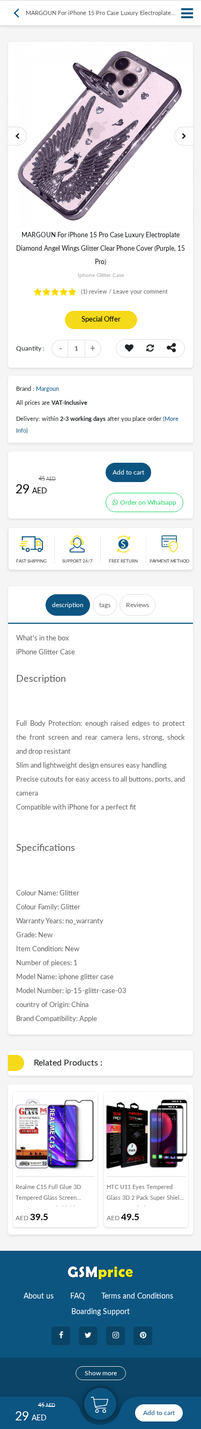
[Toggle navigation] (187, 13)
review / (97, 292)
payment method (169, 561)
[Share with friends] (171, 348)
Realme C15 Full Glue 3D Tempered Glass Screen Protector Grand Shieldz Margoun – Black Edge (48, 1195)
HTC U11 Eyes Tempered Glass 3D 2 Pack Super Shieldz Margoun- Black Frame (146, 1195)
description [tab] (68, 605)
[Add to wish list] (129, 348)
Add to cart (128, 472)
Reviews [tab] (137, 605)
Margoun (47, 389)
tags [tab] (104, 605)
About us (39, 1296)
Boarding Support (100, 1312)
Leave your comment (140, 292)
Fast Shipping (31, 561)
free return (123, 561)
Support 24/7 (77, 561)
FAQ (77, 1296)
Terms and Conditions (137, 1296)
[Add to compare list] (150, 348)
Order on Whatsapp (148, 502)
